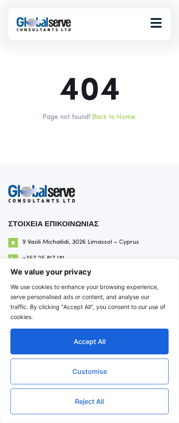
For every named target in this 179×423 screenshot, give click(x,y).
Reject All (89, 401)
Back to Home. (114, 117)
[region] (89, 340)
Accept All (90, 341)
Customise (89, 371)
